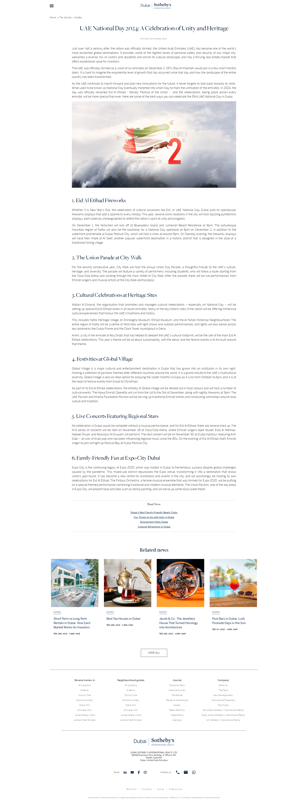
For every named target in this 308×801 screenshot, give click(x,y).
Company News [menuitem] (177, 685)
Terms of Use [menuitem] (131, 789)
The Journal (65, 17)
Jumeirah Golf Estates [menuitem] (85, 720)
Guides (78, 17)
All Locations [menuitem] (84, 685)
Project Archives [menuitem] (175, 789)
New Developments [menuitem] (223, 695)
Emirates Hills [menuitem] (85, 710)
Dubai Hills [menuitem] (84, 705)
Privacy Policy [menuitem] (146, 789)
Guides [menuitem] (177, 705)
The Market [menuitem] (177, 695)
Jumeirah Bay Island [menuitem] (85, 715)
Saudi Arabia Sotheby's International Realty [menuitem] (223, 715)
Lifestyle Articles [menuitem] (177, 690)
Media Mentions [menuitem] (177, 710)
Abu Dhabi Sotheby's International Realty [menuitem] (223, 710)
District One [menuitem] (85, 695)
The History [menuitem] (223, 705)
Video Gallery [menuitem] (177, 715)
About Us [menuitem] (223, 685)
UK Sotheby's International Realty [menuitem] (223, 720)
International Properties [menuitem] (223, 700)
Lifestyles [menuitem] (177, 720)
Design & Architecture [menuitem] (177, 700)
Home (53, 17)
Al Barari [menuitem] (84, 690)
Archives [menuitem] (160, 789)
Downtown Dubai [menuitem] (84, 700)
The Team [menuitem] (223, 690)
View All (154, 652)
